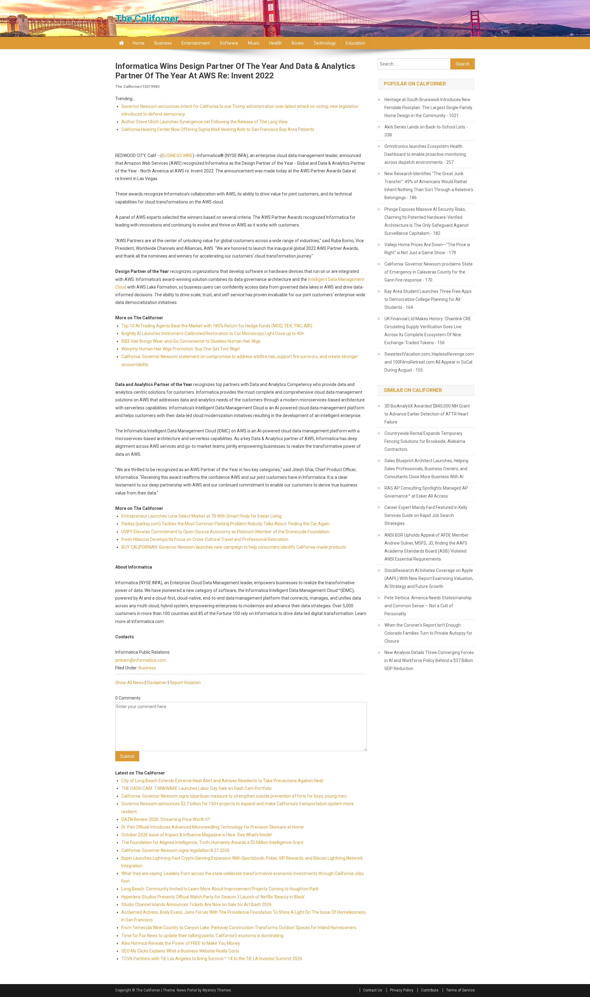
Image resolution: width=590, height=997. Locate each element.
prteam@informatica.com (140, 660)
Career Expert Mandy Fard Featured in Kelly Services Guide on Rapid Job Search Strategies (425, 515)
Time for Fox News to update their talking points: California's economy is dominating (202, 935)
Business (163, 43)
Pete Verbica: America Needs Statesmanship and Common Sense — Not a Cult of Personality (428, 605)
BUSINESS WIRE (177, 155)
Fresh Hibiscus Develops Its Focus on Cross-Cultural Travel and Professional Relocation (204, 539)
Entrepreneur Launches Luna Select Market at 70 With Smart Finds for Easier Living (201, 516)
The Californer (147, 18)
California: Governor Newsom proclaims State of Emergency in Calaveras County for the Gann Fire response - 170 (428, 272)
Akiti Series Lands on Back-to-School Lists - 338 (426, 130)
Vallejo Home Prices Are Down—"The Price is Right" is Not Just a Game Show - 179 (427, 248)
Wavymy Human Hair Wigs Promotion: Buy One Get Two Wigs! (180, 348)
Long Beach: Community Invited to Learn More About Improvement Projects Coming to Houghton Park (219, 888)
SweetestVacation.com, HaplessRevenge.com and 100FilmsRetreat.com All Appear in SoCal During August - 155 (429, 362)
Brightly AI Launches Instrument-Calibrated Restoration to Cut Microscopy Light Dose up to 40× (212, 333)
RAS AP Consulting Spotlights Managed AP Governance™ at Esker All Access (426, 492)
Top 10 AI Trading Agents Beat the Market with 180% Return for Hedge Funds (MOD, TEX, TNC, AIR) (216, 325)
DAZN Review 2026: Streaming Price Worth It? (165, 819)
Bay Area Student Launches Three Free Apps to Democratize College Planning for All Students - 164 (428, 299)
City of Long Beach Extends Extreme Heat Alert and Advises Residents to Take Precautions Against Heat (222, 780)
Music (253, 43)
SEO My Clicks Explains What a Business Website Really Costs (180, 950)
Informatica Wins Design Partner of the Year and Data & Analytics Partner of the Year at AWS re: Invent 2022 (235, 70)
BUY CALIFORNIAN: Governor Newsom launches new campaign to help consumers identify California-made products (233, 547)
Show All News (129, 682)
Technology (324, 43)
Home (138, 43)
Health (275, 43)
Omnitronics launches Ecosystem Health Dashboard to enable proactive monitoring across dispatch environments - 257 (425, 154)
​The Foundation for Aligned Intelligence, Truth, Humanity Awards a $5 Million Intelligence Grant (212, 842)
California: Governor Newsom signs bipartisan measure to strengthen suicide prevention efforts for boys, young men (234, 796)
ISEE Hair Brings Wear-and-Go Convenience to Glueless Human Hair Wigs (191, 341)
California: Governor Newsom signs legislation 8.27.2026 (175, 850)
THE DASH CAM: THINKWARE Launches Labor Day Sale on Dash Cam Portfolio (196, 788)
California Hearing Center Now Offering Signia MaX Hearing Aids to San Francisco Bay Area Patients (217, 129)
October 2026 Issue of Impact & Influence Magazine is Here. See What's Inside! (196, 834)
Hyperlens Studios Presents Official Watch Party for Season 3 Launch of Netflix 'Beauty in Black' (213, 896)
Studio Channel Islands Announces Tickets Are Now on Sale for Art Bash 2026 (196, 904)
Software (229, 43)
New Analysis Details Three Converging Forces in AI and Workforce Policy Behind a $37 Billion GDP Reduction (429, 660)
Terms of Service (460, 990)
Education (355, 43)
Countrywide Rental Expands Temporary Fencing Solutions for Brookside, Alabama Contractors (424, 441)
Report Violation (185, 682)
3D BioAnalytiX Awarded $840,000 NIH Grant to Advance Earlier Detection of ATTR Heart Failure (427, 414)
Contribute (430, 990)
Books (298, 43)
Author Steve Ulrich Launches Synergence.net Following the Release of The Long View (204, 121)
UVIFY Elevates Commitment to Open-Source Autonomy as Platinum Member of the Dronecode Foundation (225, 531)
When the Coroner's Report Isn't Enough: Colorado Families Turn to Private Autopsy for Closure (428, 633)
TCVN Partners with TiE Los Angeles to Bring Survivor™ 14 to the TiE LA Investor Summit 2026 (211, 958)
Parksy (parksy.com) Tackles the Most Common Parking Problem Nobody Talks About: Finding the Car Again (225, 523)
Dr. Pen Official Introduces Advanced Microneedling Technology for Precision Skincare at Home (212, 827)
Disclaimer (157, 682)
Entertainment (196, 43)
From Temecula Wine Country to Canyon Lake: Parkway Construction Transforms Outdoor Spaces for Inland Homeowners (238, 927)
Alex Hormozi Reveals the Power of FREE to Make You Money (180, 943)
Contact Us (372, 990)
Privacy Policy (401, 990)
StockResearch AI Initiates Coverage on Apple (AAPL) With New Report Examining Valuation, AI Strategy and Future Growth (428, 578)
